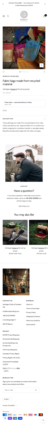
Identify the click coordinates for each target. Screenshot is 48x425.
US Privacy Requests (10, 350)
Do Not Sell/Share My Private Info (10, 344)
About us (29, 304)
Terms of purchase (32, 308)
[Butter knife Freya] (15, 232)
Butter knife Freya (15, 254)
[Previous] (4, 72)
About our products (33, 320)
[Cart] (44, 16)
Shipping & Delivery (33, 316)
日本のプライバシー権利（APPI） (11, 369)
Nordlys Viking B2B (11, 76)
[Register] (36, 390)
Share (5, 110)
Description (8, 119)
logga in (13, 89)
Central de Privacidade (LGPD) (10, 363)
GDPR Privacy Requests (11, 335)
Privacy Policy (31, 312)
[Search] (8, 16)
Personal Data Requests (11, 339)
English (6, 399)
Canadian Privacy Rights (11, 354)
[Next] (44, 72)
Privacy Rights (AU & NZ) (11, 358)
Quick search (30, 324)
